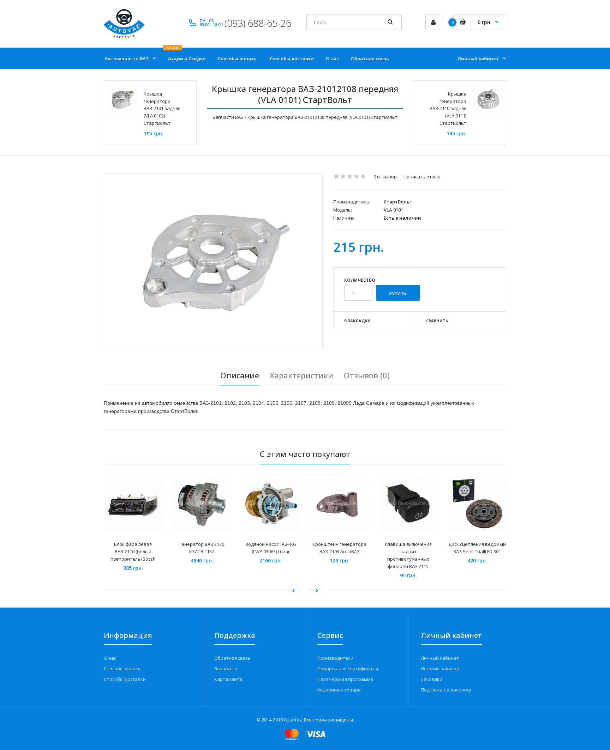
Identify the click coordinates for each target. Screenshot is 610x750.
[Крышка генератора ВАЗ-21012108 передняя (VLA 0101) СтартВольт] (213, 261)
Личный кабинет (440, 658)
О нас (110, 658)
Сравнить (437, 320)
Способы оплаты (123, 668)
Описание (239, 375)
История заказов (440, 668)
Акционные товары (339, 690)
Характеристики (301, 375)
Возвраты (225, 668)
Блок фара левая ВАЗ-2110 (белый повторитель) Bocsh (133, 551)
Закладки (431, 679)
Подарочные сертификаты (347, 668)
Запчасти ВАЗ (228, 117)
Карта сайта (228, 679)
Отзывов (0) (367, 375)
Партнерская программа (345, 679)
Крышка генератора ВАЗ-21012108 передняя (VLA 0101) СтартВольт (322, 117)
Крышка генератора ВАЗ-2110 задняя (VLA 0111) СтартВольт (448, 108)
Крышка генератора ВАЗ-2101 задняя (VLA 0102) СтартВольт (162, 108)
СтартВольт (398, 202)
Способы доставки (125, 679)
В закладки (357, 320)
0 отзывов (385, 176)
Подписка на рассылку (446, 690)
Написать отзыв (422, 176)
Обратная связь (232, 658)
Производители (335, 658)
